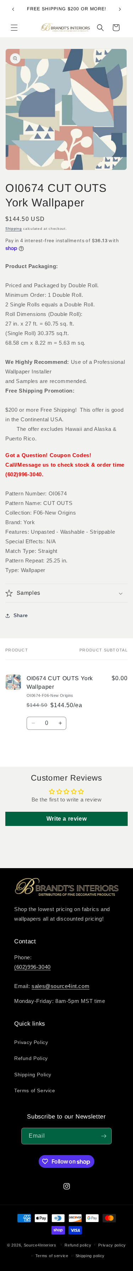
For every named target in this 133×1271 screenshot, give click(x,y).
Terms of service (51, 1256)
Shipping (13, 229)
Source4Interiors (40, 1245)
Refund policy (78, 1245)
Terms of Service (34, 1090)
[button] (14, 27)
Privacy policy (112, 1245)
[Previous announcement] (13, 9)
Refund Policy (31, 1058)
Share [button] (20, 615)
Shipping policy (90, 1256)
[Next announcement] (120, 9)
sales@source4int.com (60, 986)
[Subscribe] (103, 1136)
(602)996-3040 (32, 967)
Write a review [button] (66, 819)
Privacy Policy (31, 1042)
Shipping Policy (32, 1074)
